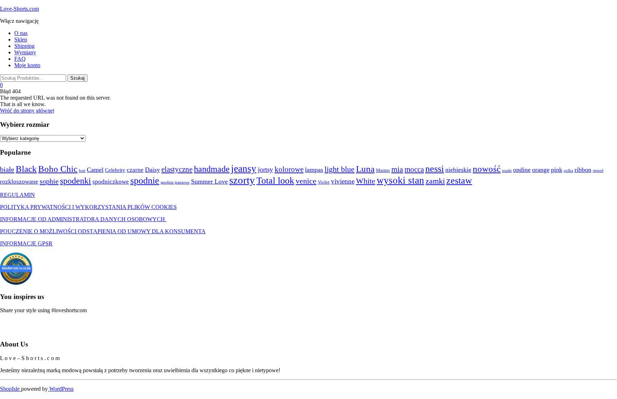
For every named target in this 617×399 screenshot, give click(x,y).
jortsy (265, 169)
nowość (487, 169)
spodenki (75, 180)
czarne (135, 169)
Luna (365, 169)
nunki (507, 171)
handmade (212, 169)
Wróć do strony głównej (27, 111)
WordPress (61, 389)
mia (397, 169)
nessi (434, 169)
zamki (435, 181)
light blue (340, 169)
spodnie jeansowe (175, 182)
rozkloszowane (19, 181)
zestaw (459, 180)
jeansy (243, 168)
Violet (324, 182)
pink (556, 169)
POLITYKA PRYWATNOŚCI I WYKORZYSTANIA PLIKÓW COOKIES (88, 207)
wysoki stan (400, 180)
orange (541, 169)
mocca (414, 169)
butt (82, 171)
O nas (20, 33)
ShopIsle (10, 389)
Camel (95, 169)
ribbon (583, 169)
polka (568, 171)
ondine (522, 169)
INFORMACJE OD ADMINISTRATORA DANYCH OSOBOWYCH (83, 219)
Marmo (383, 170)
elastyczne (176, 169)
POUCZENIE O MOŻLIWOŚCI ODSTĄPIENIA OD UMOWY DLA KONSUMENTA (103, 231)
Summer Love (209, 181)
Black (26, 169)
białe (7, 169)
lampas (314, 169)
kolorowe (289, 169)
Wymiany (25, 52)
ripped (598, 171)
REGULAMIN (17, 195)
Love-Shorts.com (19, 9)
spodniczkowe (110, 181)
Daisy (152, 169)
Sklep (20, 39)
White (365, 180)
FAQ (20, 59)
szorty (242, 180)
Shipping (24, 46)
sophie (49, 181)
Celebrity (115, 170)
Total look (275, 180)
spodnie (144, 180)
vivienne (343, 181)
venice (306, 181)
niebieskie (458, 169)
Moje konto (27, 65)
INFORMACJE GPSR (26, 243)
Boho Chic (57, 169)
